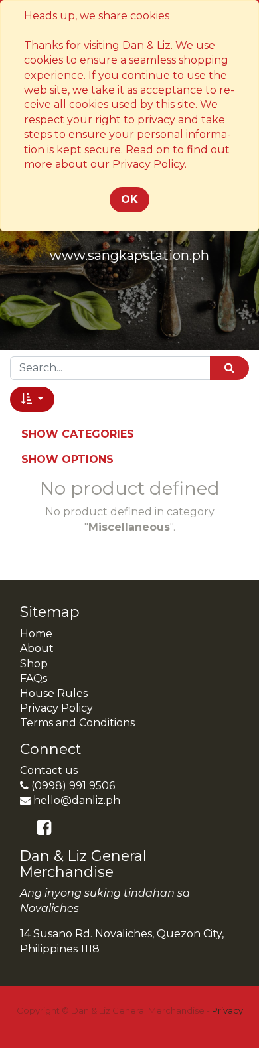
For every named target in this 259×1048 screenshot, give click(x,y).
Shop (34, 663)
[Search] (229, 367)
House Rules (54, 693)
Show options (67, 459)
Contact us (49, 770)
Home (36, 633)
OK (129, 199)
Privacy (227, 1010)
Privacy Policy (56, 708)
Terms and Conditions (77, 722)
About (37, 648)
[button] (32, 399)
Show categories (77, 434)
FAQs (33, 678)
